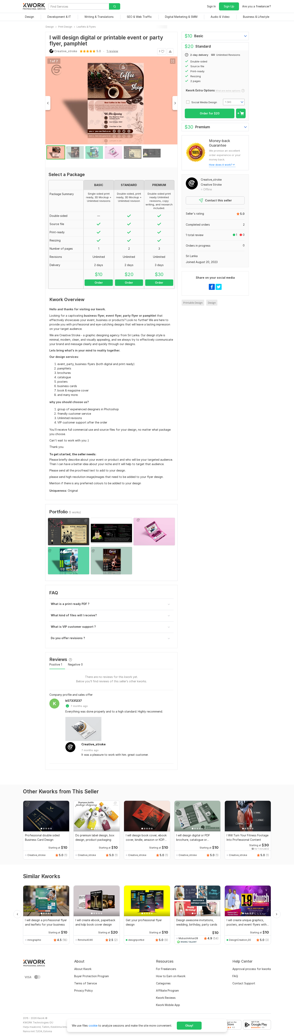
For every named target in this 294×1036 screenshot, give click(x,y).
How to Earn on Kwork (170, 976)
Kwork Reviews (166, 997)
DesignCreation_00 (240, 939)
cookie (93, 1025)
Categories (163, 983)
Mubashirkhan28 (188, 938)
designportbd (136, 939)
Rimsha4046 (85, 939)
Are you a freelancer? (256, 6)
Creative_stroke (93, 744)
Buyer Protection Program (91, 976)
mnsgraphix (34, 939)
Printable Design (193, 302)
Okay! (189, 1025)
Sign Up (229, 6)
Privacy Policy (83, 990)
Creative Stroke (211, 184)
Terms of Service (85, 983)
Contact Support (243, 983)
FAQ (235, 976)
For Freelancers (166, 969)
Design (212, 302)
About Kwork (82, 969)
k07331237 (73, 701)
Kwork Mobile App (168, 1005)
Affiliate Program (167, 990)
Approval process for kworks (251, 969)
